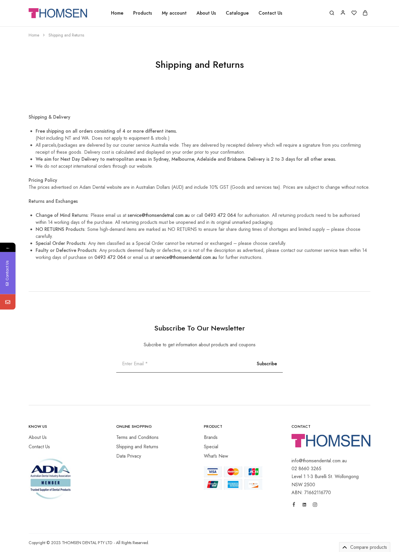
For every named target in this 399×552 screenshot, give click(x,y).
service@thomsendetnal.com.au (159, 215)
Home (117, 13)
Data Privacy (128, 456)
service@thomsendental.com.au (186, 257)
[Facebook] (294, 505)
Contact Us (270, 13)
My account (174, 13)
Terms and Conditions (137, 437)
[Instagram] (315, 505)
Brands (211, 437)
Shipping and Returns (137, 446)
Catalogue (237, 13)
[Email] (7, 301)
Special (211, 446)
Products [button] (142, 13)
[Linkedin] (304, 505)
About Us (206, 13)
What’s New (216, 456)
